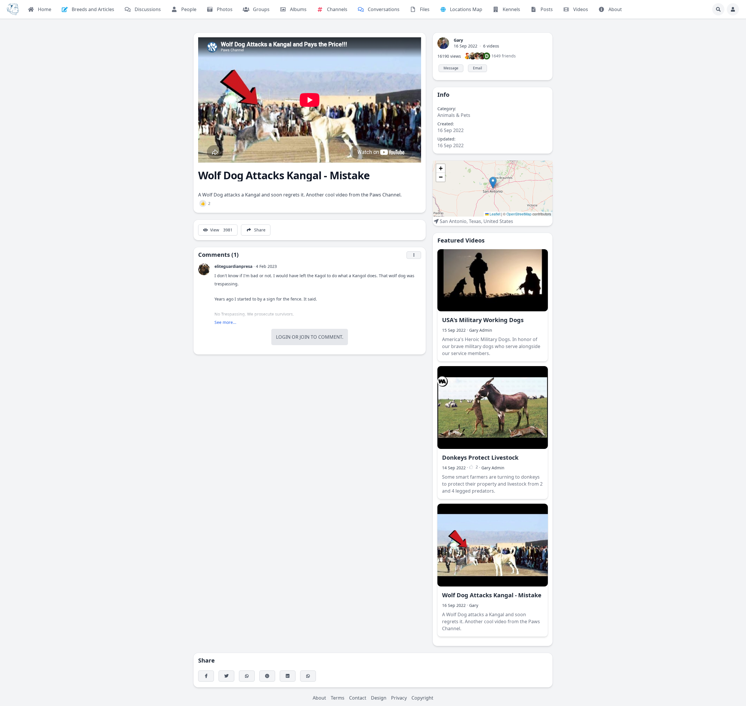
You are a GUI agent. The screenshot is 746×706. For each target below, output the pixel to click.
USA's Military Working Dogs (483, 320)
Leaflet (494, 213)
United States (498, 221)
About (319, 698)
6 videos (491, 46)
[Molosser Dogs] (13, 9)
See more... (225, 322)
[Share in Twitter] (226, 676)
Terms (337, 698)
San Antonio (453, 221)
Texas (475, 221)
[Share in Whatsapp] (308, 676)
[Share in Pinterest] (267, 676)
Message (451, 68)
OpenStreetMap (519, 213)
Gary (458, 40)
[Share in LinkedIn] (287, 676)
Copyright (422, 698)
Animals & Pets (453, 115)
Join (304, 337)
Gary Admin (480, 330)
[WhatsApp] (247, 676)
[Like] (471, 467)
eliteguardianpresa (233, 266)
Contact (357, 698)
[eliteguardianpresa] (204, 269)
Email (477, 68)
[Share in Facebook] (206, 676)
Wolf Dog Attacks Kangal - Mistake (491, 595)
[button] (493, 183)
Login (283, 337)
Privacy (399, 698)
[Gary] (443, 42)
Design (378, 698)
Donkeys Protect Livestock (480, 457)
